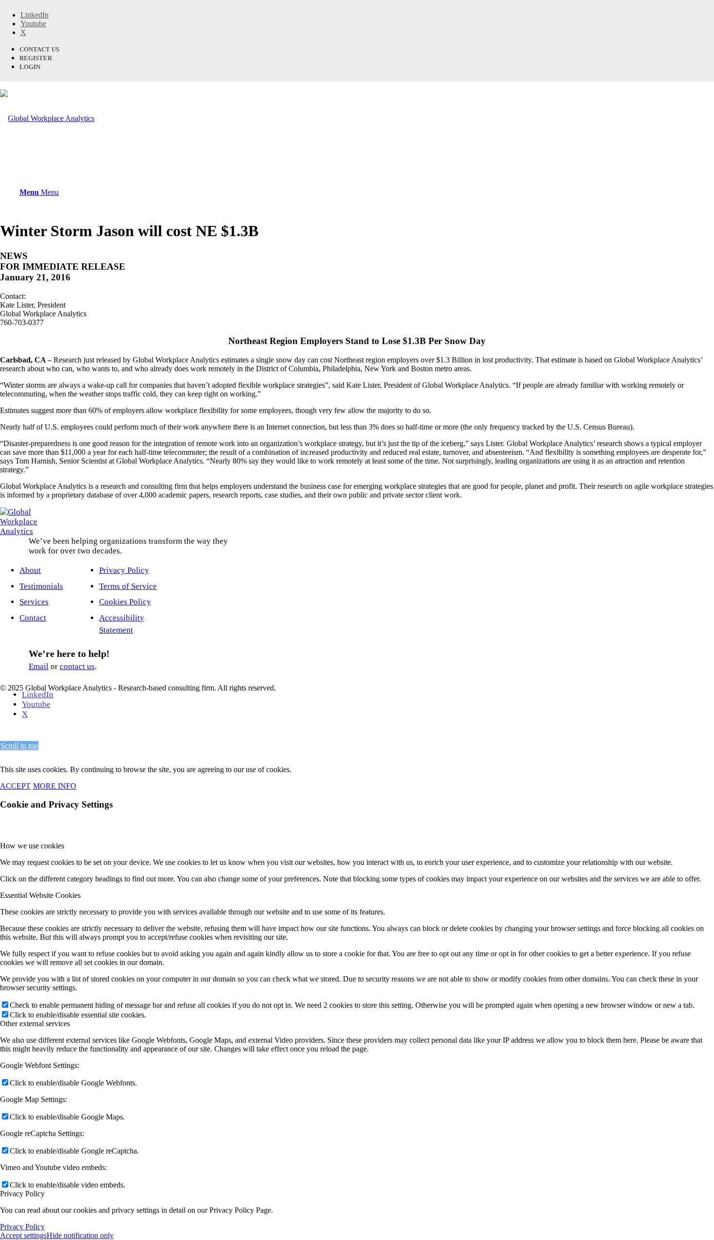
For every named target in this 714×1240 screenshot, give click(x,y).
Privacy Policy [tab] (22, 1193)
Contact (32, 617)
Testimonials (41, 586)
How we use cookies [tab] (32, 846)
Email (39, 666)
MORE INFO (54, 786)
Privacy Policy (124, 570)
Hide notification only (80, 1235)
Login (29, 66)
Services (34, 601)
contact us (77, 666)
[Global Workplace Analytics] (47, 118)
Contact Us (39, 49)
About (30, 570)
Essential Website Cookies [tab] (40, 895)
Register (35, 58)
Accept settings (23, 1235)
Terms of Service (128, 586)
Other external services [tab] (35, 1023)
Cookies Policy (125, 601)
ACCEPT (15, 786)
